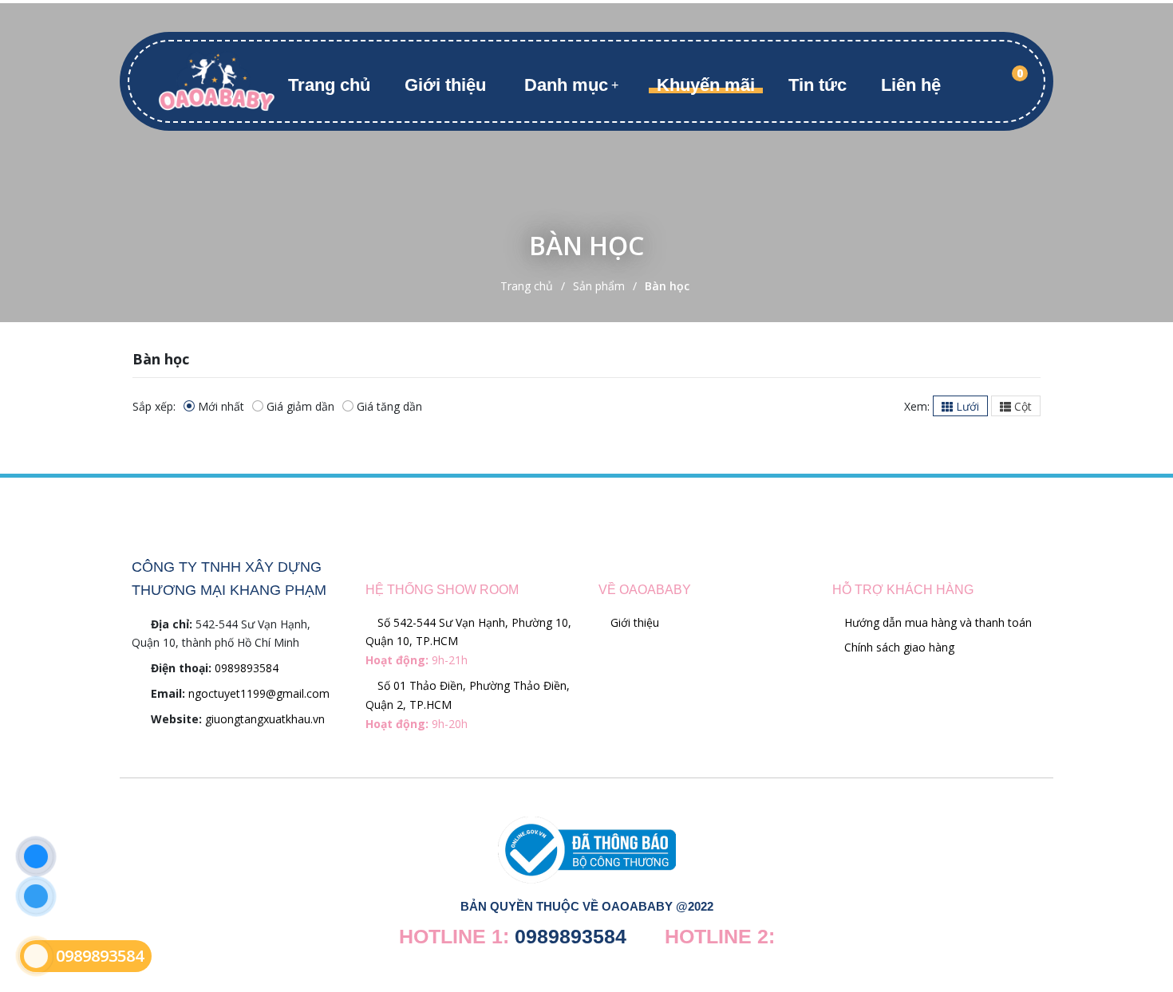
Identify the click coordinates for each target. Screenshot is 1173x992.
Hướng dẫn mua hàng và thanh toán (936, 622)
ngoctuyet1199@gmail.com (259, 693)
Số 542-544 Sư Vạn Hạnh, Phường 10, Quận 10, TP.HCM (468, 641)
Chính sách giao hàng (897, 647)
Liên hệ (911, 85)
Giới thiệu (445, 85)
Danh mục (566, 85)
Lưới (966, 406)
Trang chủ (329, 85)
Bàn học (667, 285)
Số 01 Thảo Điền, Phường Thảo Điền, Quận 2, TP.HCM (467, 704)
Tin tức (817, 85)
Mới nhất (221, 406)
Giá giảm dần (300, 406)
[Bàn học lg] (216, 80)
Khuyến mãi (706, 85)
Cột (1021, 406)
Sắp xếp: (154, 406)
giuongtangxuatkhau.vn (265, 718)
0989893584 (246, 667)
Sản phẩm (599, 285)
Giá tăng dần (389, 406)
